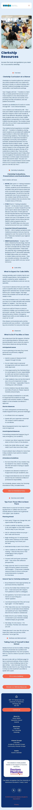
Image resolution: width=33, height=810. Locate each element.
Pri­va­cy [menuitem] (16, 804)
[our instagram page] (19, 790)
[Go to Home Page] (10, 6)
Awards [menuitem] (16, 722)
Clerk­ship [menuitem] (16, 732)
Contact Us (16, 710)
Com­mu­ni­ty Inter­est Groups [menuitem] (16, 746)
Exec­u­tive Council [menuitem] (16, 720)
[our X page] (14, 790)
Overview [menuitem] (16, 728)
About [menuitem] (16, 718)
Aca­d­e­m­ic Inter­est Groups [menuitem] (16, 744)
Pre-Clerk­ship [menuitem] (16, 730)
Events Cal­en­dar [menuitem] (16, 753)
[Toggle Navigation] (29, 5)
